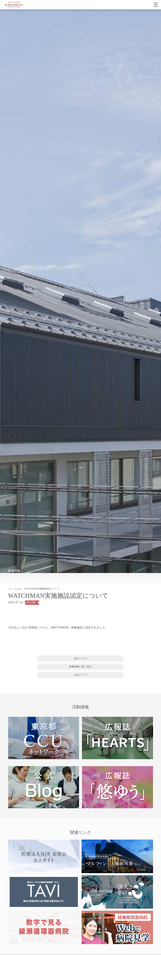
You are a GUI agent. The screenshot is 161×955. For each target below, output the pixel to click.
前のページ (80, 658)
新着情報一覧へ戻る (80, 666)
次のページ (80, 674)
